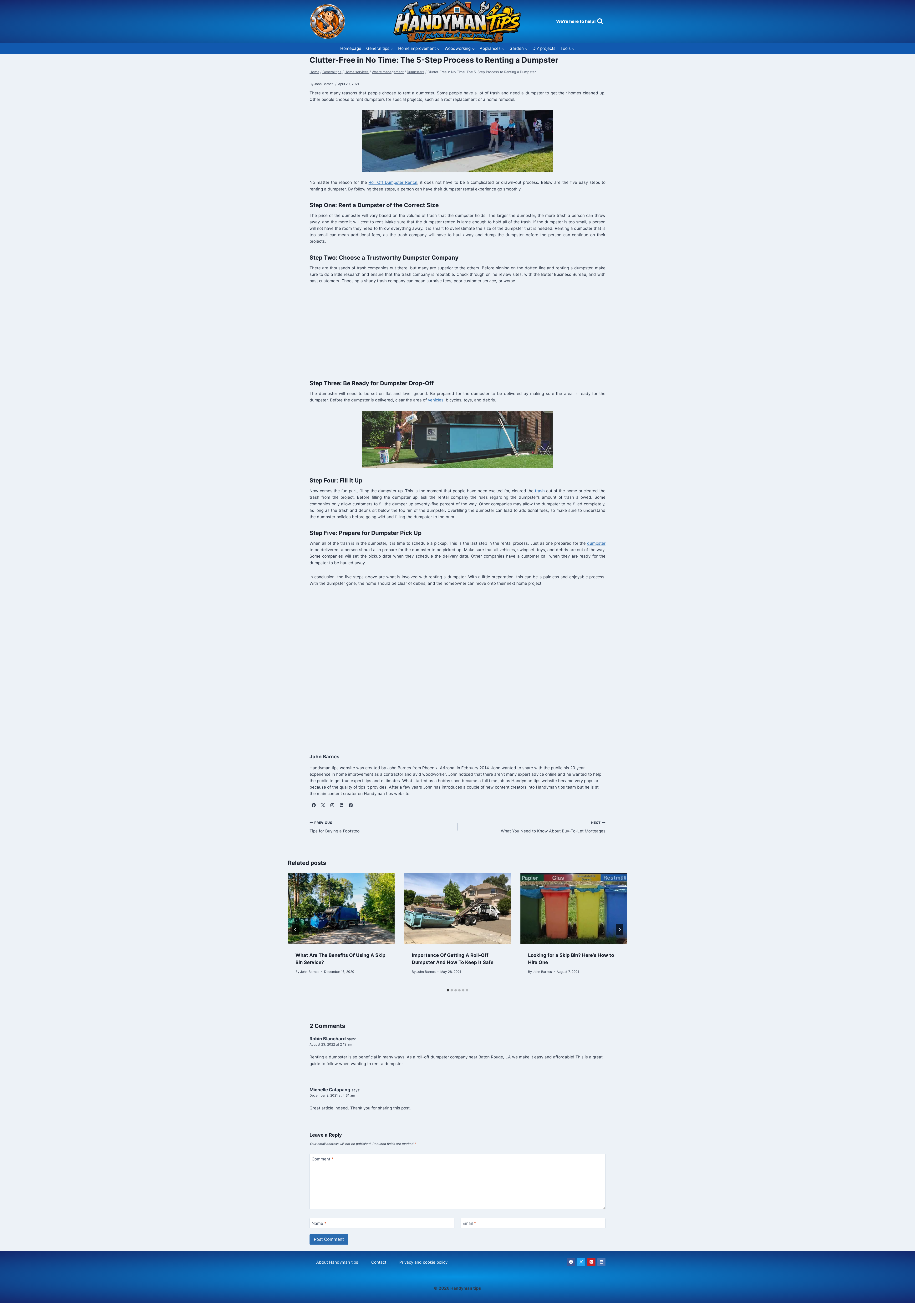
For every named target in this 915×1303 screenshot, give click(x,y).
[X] (581, 1262)
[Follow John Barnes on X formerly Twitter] (323, 805)
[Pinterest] (591, 1262)
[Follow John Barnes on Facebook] (314, 805)
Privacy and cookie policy (423, 1262)
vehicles (435, 400)
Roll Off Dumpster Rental (393, 182)
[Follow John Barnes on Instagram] (332, 805)
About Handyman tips (337, 1262)
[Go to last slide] (295, 929)
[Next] (619, 929)
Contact (378, 1262)
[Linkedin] (601, 1262)
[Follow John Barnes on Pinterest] (351, 805)
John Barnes (309, 972)
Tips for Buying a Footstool (335, 827)
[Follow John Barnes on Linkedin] (341, 805)
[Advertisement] (452, 330)
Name (319, 1223)
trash (540, 490)
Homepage (350, 48)
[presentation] (341, 908)
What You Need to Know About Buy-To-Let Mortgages (553, 827)
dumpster (596, 543)
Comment (323, 1159)
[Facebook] (571, 1262)
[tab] (448, 990)
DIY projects (544, 48)
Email (469, 1223)
